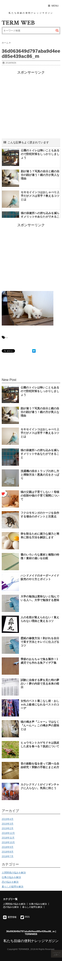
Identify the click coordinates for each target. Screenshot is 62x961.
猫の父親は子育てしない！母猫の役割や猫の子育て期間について (40, 495)
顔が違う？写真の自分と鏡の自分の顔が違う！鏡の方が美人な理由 (40, 175)
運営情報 (12, 917)
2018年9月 (7, 847)
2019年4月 (7, 819)
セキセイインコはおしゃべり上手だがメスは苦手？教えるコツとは (40, 196)
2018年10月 (8, 842)
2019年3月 (7, 823)
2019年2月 (7, 828)
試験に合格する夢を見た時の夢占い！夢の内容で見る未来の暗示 (40, 683)
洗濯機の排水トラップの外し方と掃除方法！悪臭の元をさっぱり (40, 475)
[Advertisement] (31, 107)
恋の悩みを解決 (10, 882)
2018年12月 (8, 833)
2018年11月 (8, 837)
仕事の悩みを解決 (11, 877)
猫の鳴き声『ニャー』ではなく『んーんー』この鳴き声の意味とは (40, 725)
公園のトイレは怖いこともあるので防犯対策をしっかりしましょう (40, 154)
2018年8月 (7, 851)
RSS (27, 917)
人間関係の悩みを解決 (14, 872)
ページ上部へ (56, 954)
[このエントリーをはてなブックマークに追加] (34, 351)
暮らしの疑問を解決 (12, 886)
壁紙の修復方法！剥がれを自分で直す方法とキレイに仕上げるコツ (40, 642)
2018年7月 (7, 856)
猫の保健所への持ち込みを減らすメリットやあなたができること (40, 217)
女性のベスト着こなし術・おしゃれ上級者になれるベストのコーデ (40, 704)
